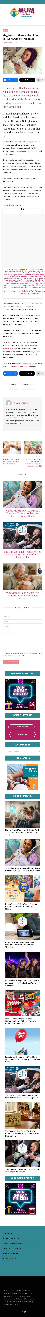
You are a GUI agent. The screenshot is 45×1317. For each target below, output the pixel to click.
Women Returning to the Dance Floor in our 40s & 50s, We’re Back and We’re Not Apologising (22, 983)
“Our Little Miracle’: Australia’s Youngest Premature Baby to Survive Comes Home (22, 513)
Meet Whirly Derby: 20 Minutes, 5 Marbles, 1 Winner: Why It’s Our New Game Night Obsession (20, 1021)
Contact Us (8, 1233)
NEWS (5, 30)
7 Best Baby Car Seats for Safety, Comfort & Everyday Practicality (22, 1170)
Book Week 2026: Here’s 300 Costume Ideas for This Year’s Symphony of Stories (21, 906)
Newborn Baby (28, 388)
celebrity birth (28, 384)
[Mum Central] (22, 12)
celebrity (14, 384)
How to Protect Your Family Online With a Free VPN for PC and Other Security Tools (22, 832)
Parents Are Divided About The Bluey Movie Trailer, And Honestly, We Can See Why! (22, 1059)
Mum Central (19, 367)
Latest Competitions (12, 1248)
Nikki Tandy (7, 43)
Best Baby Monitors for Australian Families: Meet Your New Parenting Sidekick (20, 944)
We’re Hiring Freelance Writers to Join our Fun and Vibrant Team (11, 461)
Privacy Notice (9, 1258)
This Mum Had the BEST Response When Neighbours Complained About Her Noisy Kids (33, 462)
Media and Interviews (13, 1243)
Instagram (14, 388)
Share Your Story (11, 1238)
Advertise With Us (11, 1253)
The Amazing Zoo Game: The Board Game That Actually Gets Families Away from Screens (22, 1133)
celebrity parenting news (25, 363)
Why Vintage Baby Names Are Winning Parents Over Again (22, 594)
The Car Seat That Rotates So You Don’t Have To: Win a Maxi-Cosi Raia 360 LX (22, 554)
